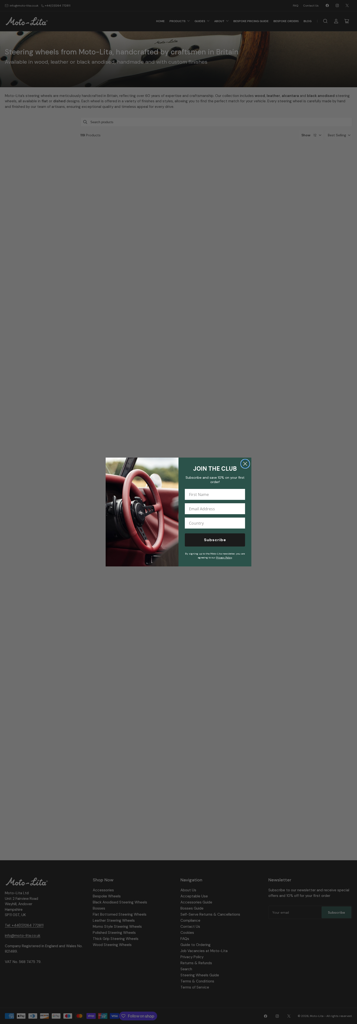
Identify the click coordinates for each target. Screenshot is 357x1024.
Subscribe (215, 539)
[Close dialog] (245, 464)
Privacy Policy (224, 557)
